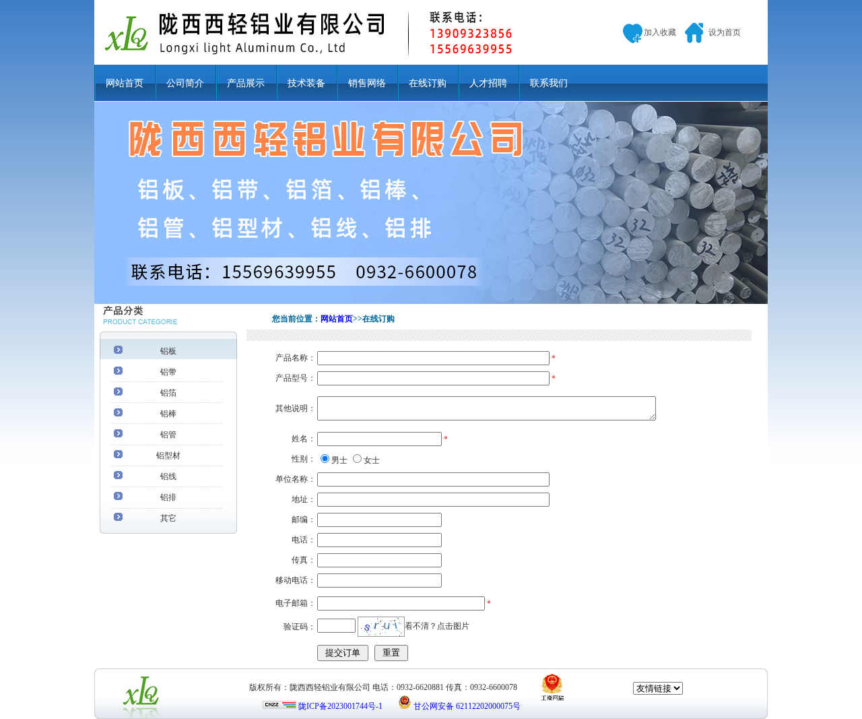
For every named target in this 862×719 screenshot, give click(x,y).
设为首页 (724, 32)
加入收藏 (660, 32)
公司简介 (185, 83)
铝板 (168, 351)
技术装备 (306, 83)
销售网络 (367, 83)
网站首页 (124, 83)
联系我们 (549, 83)
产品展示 (246, 83)
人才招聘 (488, 83)
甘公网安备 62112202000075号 (467, 706)
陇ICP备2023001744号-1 (340, 706)
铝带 (168, 372)
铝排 (168, 497)
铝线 (168, 476)
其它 (168, 518)
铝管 (168, 434)
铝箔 (168, 393)
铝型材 (168, 455)
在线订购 (427, 83)
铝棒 (168, 413)
